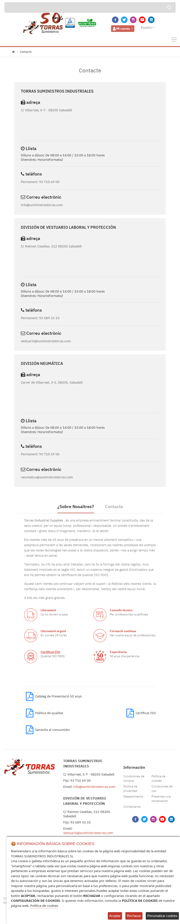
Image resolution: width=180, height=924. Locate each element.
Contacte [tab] (114, 506)
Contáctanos (132, 807)
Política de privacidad (130, 788)
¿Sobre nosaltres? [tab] (75, 506)
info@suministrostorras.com (94, 787)
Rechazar (134, 916)
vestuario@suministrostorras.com (88, 833)
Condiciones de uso (162, 788)
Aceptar (115, 916)
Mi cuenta (123, 29)
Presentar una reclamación (161, 798)
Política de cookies (158, 778)
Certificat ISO (50, 652)
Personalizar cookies (162, 916)
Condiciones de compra (133, 778)
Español (146, 27)
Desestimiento (133, 796)
